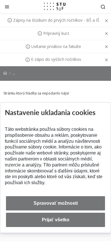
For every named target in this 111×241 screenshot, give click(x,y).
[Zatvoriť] (7, 6)
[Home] (5, 73)
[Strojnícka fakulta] (54, 7)
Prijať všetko (55, 219)
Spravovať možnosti (56, 203)
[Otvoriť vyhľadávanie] (103, 6)
